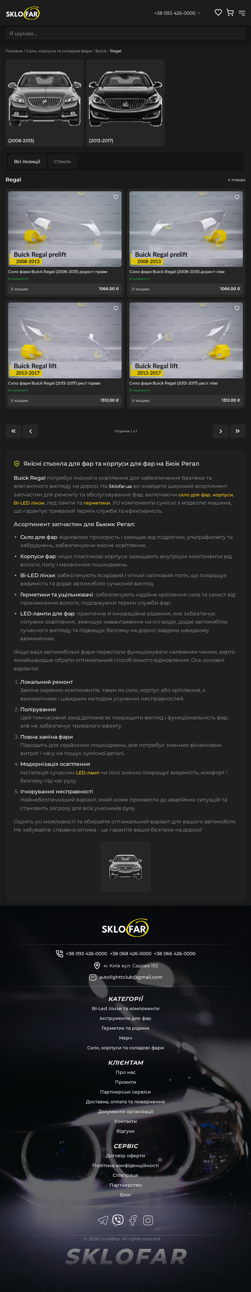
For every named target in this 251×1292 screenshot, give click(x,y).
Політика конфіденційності (125, 1165)
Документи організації (125, 1111)
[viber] (118, 1220)
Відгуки (125, 1131)
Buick (101, 50)
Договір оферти (125, 1156)
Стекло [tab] (62, 161)
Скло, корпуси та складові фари (59, 50)
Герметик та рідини (125, 1028)
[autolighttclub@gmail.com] (93, 977)
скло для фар (194, 495)
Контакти (125, 1121)
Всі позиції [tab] (27, 161)
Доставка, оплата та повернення (125, 1102)
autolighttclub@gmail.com (130, 977)
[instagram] (148, 1220)
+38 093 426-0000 (86, 953)
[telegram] (103, 1220)
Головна (14, 50)
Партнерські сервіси (125, 1092)
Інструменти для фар (125, 1018)
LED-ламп (87, 773)
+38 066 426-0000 (174, 953)
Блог (125, 1195)
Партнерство (125, 1185)
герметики (97, 503)
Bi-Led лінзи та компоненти (125, 1008)
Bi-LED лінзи (29, 503)
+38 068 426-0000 (130, 953)
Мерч (125, 1038)
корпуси (223, 495)
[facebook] (133, 1220)
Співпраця (125, 1175)
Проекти (125, 1082)
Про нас (126, 1072)
